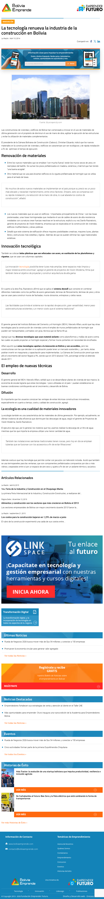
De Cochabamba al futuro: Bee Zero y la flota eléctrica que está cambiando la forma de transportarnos (56, 797)
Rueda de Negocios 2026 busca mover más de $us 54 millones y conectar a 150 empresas (44, 641)
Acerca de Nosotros (65, 844)
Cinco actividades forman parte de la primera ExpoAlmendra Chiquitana (35, 747)
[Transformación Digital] (20, 617)
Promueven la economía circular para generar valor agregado (31, 649)
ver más (21, 790)
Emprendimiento (64, 857)
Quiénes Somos (63, 848)
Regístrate (10, 686)
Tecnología (18, 891)
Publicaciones (81, 891)
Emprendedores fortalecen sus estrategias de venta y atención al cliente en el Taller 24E (43, 705)
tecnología (24, 266)
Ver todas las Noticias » (15, 656)
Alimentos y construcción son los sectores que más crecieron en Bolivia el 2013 (40, 503)
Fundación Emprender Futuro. (34, 896)
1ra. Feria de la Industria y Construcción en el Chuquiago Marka (32, 489)
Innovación (8, 21)
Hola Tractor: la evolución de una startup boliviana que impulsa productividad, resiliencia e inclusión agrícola (58, 773)
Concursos (61, 862)
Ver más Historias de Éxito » (14, 822)
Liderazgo (60, 891)
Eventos (60, 866)
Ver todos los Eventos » (15, 754)
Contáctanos (62, 853)
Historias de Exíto (64, 871)
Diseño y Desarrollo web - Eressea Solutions (83, 896)
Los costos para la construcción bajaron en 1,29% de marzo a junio (33, 517)
